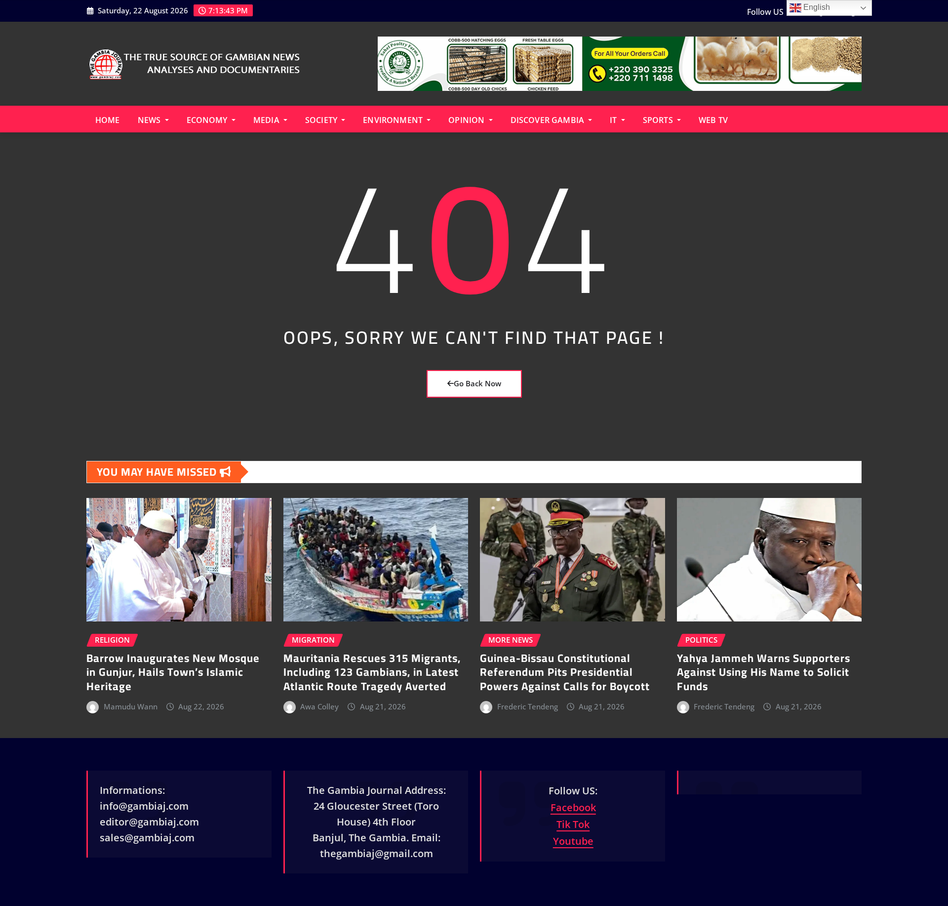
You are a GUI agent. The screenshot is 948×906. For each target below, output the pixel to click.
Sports (659, 120)
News (150, 120)
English (815, 7)
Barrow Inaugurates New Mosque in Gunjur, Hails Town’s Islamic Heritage (173, 672)
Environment (394, 120)
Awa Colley (319, 706)
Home (107, 120)
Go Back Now (477, 383)
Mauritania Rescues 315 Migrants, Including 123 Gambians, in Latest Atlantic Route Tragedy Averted (372, 672)
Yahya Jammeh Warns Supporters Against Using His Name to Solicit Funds (763, 672)
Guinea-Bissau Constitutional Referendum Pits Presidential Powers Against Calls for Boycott (565, 672)
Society (322, 120)
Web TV (713, 120)
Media (267, 120)
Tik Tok (573, 824)
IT (614, 120)
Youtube (573, 841)
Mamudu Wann (131, 706)
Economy (208, 120)
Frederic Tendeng (527, 706)
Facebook (573, 807)
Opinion (467, 120)
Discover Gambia (549, 120)
